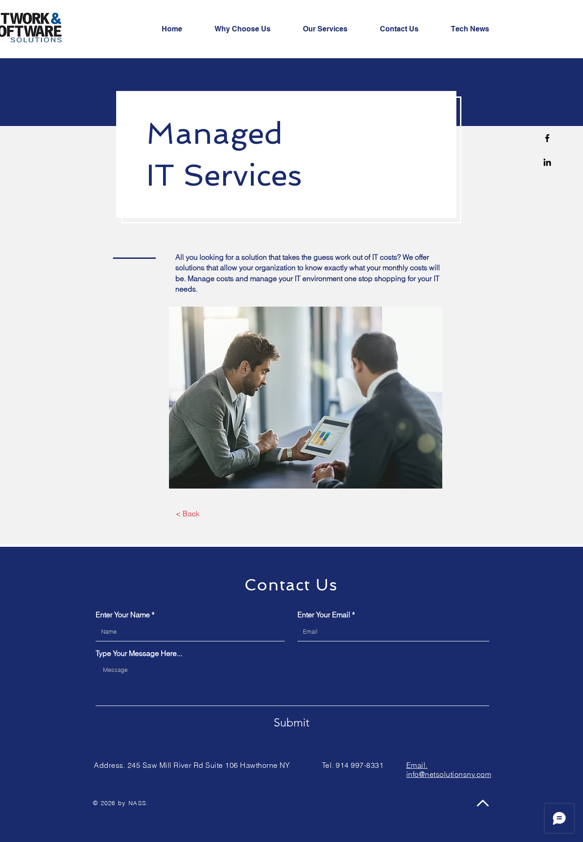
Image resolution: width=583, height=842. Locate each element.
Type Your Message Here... (139, 653)
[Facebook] (547, 138)
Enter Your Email (323, 614)
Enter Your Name (123, 614)
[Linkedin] (547, 162)
